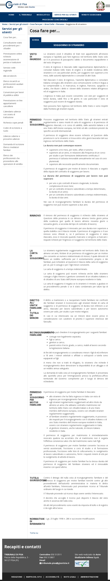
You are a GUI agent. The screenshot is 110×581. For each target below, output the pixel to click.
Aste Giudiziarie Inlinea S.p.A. (88, 556)
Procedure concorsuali (55, 19)
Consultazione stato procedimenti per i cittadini (12, 45)
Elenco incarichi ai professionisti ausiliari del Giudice (13, 84)
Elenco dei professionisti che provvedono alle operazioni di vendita (12, 159)
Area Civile (49, 24)
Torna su (34, 533)
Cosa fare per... (10, 37)
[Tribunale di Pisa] (23, 6)
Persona (60, 24)
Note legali (70, 577)
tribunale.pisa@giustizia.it (55, 563)
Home (11, 15)
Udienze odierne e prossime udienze (11, 137)
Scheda (35, 40)
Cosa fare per (36, 24)
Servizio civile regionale (9, 69)
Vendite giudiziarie (91, 15)
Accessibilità (52, 577)
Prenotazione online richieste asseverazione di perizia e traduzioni (12, 58)
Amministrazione (90, 577)
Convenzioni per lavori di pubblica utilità (13, 93)
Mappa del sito (34, 577)
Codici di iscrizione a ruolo (12, 129)
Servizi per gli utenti (65, 15)
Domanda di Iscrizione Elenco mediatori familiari (13, 147)
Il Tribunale (25, 15)
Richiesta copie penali (13, 122)
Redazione (16, 577)
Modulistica (43, 15)
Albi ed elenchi (9, 75)
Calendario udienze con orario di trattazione (12, 114)
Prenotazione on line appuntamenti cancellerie (12, 103)
